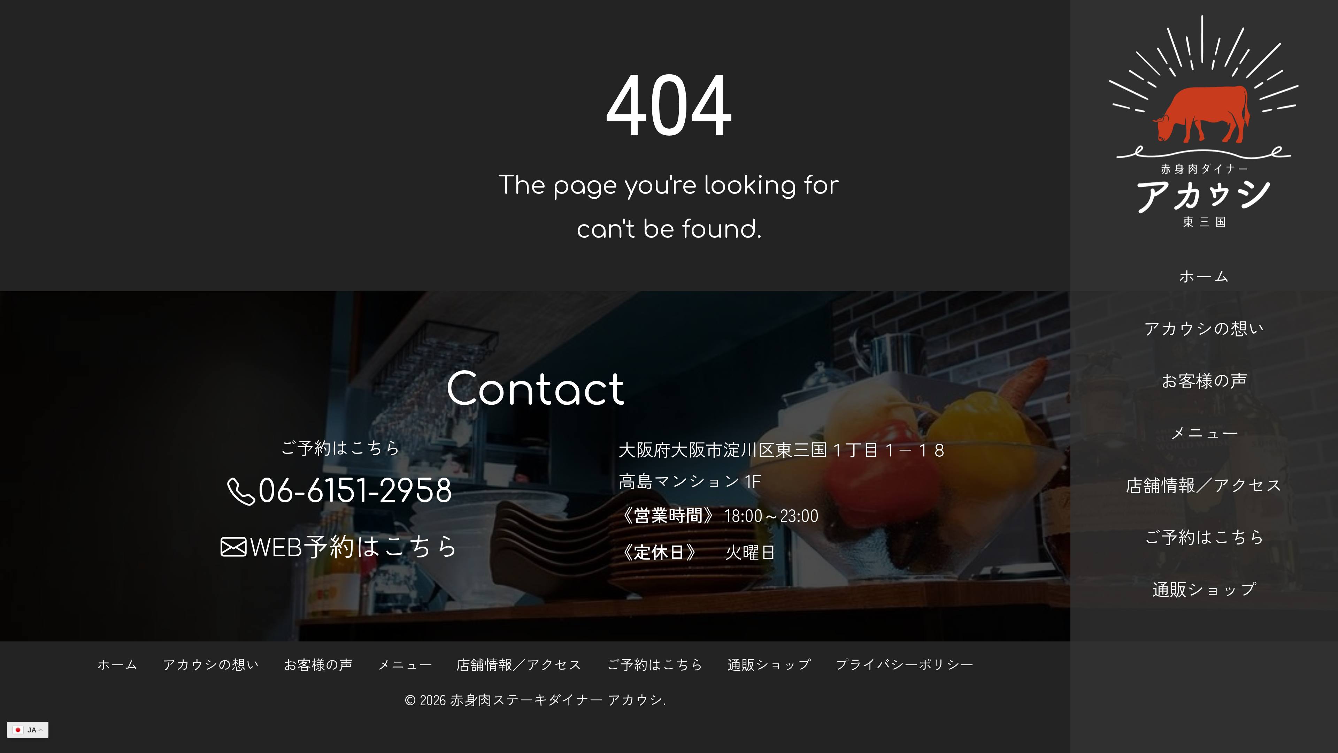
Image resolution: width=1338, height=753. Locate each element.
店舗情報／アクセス (1204, 484)
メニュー (1204, 431)
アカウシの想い (1204, 327)
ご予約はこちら (1204, 536)
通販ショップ (1204, 588)
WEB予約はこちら (354, 545)
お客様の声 (1204, 379)
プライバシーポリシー (904, 664)
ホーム (1204, 275)
